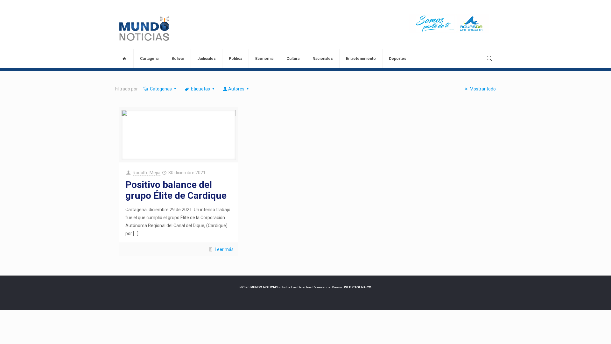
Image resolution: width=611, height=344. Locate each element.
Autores (236, 88)
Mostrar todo (483, 88)
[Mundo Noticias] (143, 28)
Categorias (161, 88)
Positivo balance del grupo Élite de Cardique (176, 190)
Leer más (224, 249)
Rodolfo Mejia (146, 172)
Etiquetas (200, 88)
